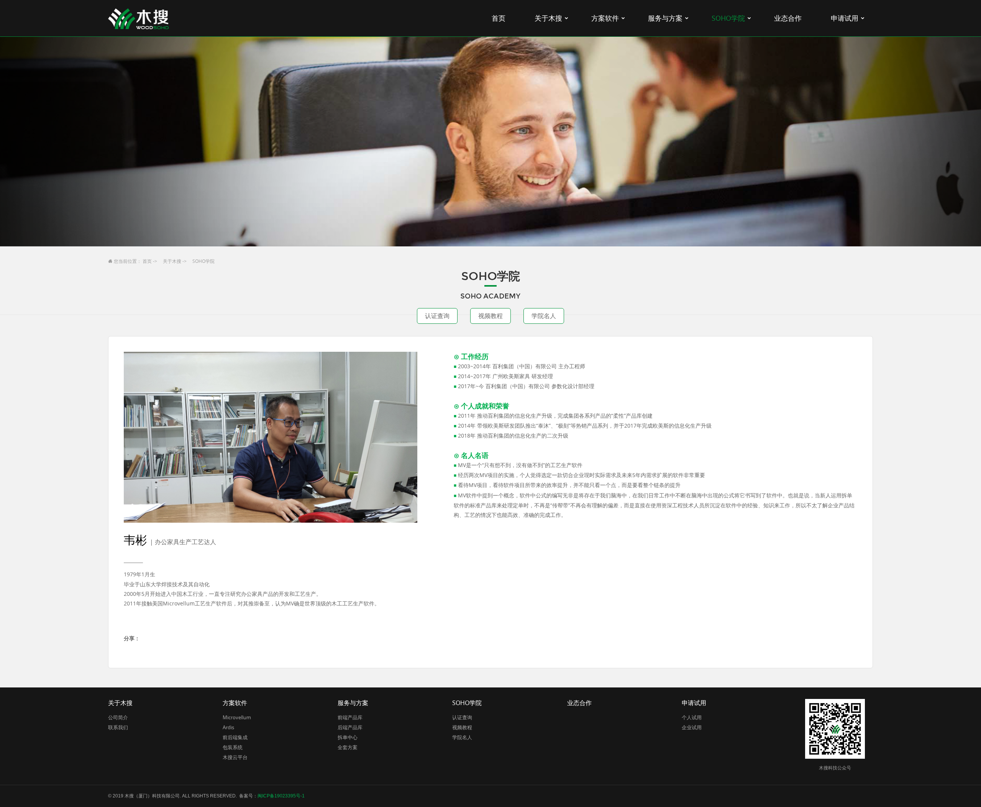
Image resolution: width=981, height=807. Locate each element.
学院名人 (544, 316)
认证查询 (437, 316)
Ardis (228, 727)
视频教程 (490, 316)
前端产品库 (350, 717)
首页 (147, 261)
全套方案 (348, 747)
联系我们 (118, 727)
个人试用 (692, 717)
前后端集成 (235, 737)
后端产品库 (350, 727)
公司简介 (118, 717)
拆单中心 (348, 737)
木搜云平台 (235, 757)
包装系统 (233, 747)
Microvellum (237, 717)
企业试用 (692, 727)
